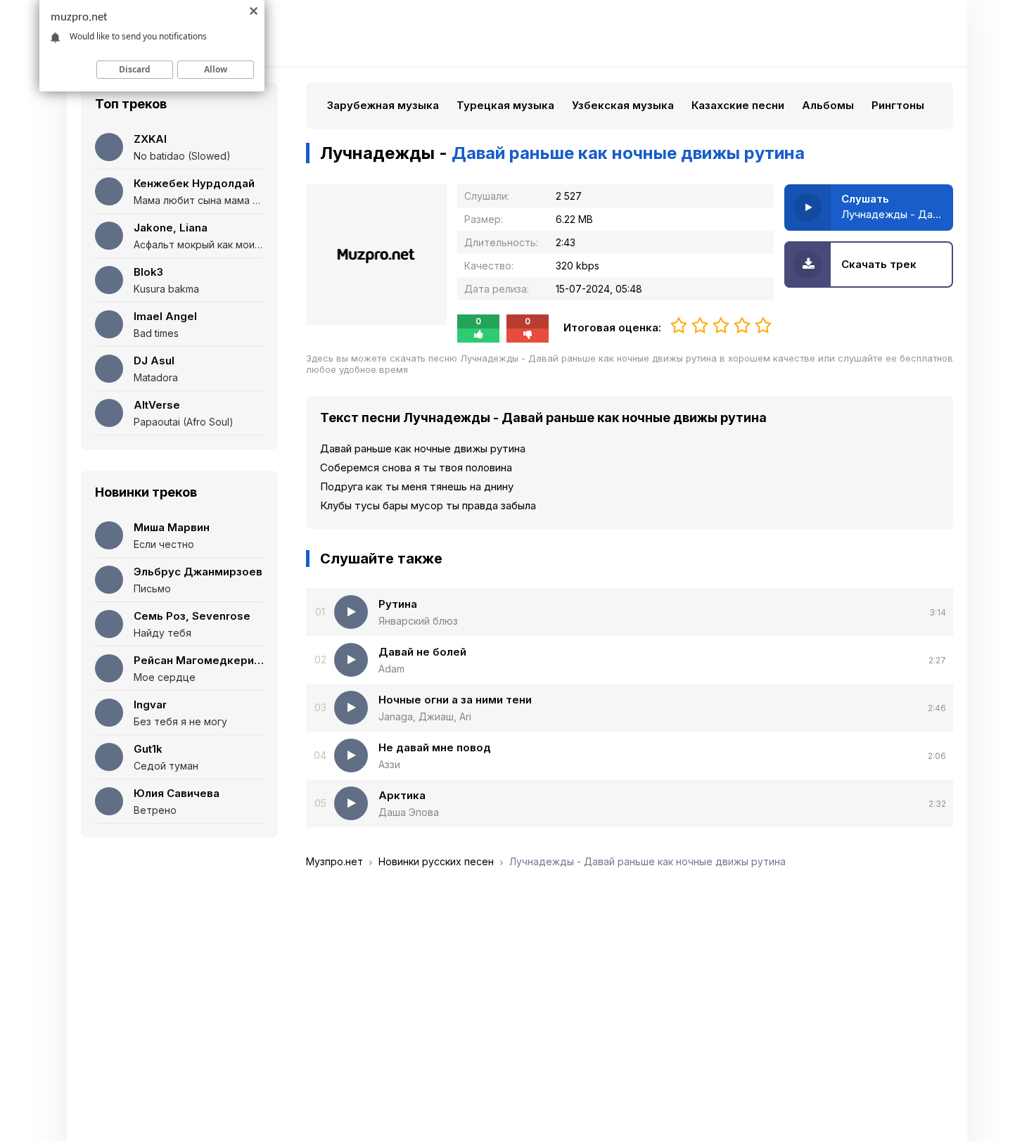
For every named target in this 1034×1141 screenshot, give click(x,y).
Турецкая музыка (505, 105)
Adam (391, 669)
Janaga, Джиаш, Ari (424, 716)
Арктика (402, 795)
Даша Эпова (408, 812)
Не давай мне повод (434, 747)
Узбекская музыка (623, 105)
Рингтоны (898, 105)
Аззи (389, 764)
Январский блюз (418, 621)
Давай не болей (422, 651)
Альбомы (828, 105)
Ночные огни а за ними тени (455, 699)
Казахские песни (737, 105)
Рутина (397, 604)
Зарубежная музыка (383, 105)
